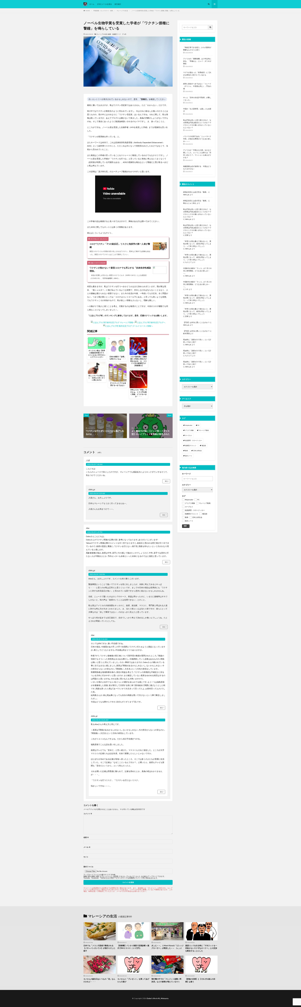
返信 (166, 481)
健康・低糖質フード (114, 34)
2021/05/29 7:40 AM (94, 464)
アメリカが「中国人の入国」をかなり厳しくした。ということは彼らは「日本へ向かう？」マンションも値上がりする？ (197, 153)
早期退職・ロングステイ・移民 (103, 11)
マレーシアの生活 (122, 11)
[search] (210, 27)
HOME (87, 11)
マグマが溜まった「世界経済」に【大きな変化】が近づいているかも (197, 73)
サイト (85, 857)
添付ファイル (88, 866)
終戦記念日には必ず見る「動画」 (195, 192)
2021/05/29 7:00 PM (97, 574)
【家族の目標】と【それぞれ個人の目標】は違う (200, 980)
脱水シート (188, 456)
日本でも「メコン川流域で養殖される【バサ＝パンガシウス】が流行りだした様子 (99, 948)
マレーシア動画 (204, 430)
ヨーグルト (188, 435)
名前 (86, 837)
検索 (185, 526)
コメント (87, 813)
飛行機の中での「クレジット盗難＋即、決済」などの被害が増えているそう (167, 980)
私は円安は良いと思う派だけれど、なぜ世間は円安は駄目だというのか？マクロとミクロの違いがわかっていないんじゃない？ (197, 123)
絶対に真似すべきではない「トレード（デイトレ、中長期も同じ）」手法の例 (197, 86)
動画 (186, 450)
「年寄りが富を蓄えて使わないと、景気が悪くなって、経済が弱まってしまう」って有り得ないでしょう (197, 243)
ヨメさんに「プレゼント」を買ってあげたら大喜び (133, 980)
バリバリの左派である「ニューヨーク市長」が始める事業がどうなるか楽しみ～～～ (197, 138)
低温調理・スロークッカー (193, 440)
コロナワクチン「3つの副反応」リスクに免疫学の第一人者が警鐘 (120, 245)
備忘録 (204, 445)
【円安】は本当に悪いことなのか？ (196, 322)
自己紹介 (118, 4)
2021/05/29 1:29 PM (94, 532)
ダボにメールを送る (104, 4)
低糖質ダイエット (190, 445)
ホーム (91, 4)
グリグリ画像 (189, 430)
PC (198, 425)
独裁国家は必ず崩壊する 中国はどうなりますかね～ (197, 167)
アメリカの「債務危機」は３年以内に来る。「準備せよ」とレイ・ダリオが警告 (197, 61)
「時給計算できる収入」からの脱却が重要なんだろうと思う (197, 48)
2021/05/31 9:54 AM (99, 639)
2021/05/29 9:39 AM (97, 493)
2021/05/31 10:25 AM (100, 720)
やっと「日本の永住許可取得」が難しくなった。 (197, 98)
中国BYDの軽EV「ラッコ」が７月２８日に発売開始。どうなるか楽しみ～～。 (197, 270)
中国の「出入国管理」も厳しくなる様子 (197, 110)
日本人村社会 (197, 450)
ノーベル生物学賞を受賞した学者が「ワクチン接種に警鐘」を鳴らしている (155, 11)
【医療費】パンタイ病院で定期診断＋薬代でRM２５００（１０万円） (133, 946)
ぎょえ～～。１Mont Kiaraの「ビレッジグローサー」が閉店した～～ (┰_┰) (167, 946)
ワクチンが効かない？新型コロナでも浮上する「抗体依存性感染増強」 (120, 269)
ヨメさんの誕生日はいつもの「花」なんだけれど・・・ (99, 980)
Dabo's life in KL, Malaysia (157, 998)
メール (86, 847)
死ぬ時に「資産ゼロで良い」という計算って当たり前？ (197, 341)
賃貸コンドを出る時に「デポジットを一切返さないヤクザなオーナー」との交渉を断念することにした (201, 948)
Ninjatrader (188, 425)
